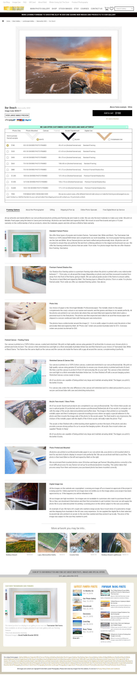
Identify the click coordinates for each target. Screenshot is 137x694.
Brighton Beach (52, 659)
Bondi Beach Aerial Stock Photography (33, 665)
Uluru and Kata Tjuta (48, 661)
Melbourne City (112, 657)
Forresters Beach (83, 661)
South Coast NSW (36, 661)
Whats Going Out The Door (59, 2)
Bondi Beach (122, 657)
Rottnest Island (80, 663)
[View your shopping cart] (107, 9)
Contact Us (96, 8)
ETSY (76, 8)
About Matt (42, 2)
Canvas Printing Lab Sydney (48, 657)
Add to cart (112, 113)
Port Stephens (93, 661)
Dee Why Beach (127, 661)
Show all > (76, 638)
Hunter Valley (59, 661)
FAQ (24, 2)
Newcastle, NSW (42, 21)
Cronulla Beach (8, 663)
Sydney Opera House (87, 657)
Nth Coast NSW (88, 659)
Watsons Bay (18, 663)
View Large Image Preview (17, 115)
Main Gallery (16, 21)
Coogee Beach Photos (73, 665)
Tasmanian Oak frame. (55, 626)
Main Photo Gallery (40, 8)
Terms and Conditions (113, 669)
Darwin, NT (7, 661)
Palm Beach (32, 659)
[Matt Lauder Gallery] (14, 9)
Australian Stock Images (64, 657)
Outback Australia (24, 661)
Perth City (89, 663)
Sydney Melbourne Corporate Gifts (29, 657)
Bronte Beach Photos (87, 665)
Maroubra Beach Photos (102, 665)
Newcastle (67, 659)
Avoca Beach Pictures (70, 661)
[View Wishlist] (111, 8)
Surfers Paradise (60, 663)
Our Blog (6, 2)
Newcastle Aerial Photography (32, 663)
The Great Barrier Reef (99, 663)
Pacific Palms (112, 661)
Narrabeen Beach (42, 659)
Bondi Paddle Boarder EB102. (28, 635)
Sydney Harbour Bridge (100, 657)
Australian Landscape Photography (55, 665)
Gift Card (32, 2)
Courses (85, 8)
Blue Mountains (98, 659)
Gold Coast (51, 663)
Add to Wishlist (113, 119)
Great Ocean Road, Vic (110, 659)
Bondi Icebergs (70, 663)
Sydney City (76, 657)
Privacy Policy (102, 669)
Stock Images (65, 8)
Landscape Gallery (28, 21)
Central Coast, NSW (77, 659)
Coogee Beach (23, 659)
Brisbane (44, 663)
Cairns (109, 663)
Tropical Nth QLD (123, 659)
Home (8, 21)
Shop (54, 8)
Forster (119, 661)
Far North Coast (102, 661)
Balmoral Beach (13, 659)
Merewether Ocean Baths (119, 663)
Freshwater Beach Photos (117, 665)
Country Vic (14, 661)
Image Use (16, 2)
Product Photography (80, 2)
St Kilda (60, 659)
